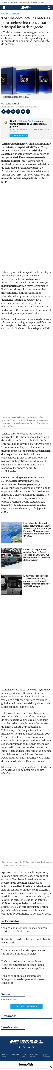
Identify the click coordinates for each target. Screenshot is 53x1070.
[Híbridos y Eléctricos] (26, 1042)
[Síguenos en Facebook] (19, 1047)
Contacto (15, 1054)
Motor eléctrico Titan (40, 2)
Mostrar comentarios (26, 1007)
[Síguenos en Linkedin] (28, 1047)
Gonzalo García (10, 104)
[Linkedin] (13, 111)
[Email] (28, 111)
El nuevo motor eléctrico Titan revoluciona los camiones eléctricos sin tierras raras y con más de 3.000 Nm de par (36, 581)
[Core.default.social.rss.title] (33, 1047)
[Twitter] (8, 111)
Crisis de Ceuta (16, 2)
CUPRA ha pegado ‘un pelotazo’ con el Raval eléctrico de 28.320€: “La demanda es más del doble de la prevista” (36, 554)
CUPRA (27, 2)
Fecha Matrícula (46, 1055)
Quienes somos (4, 1055)
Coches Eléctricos (10, 14)
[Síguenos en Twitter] (24, 1047)
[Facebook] (3, 111)
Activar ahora (18, 135)
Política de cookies (34, 1055)
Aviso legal (24, 1055)
